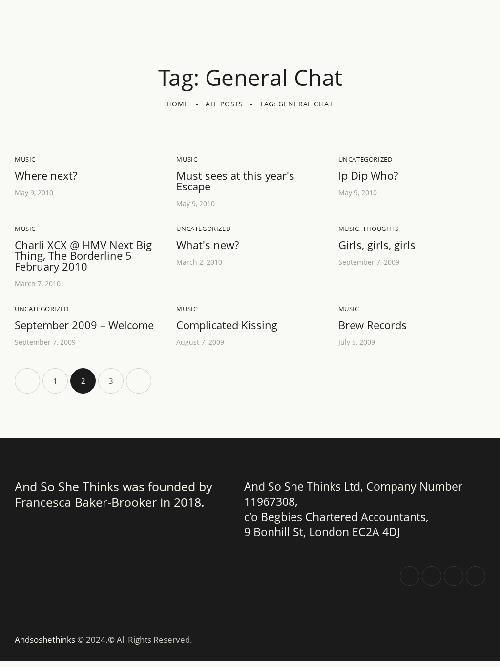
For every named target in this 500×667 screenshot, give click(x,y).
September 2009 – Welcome (84, 324)
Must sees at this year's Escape (235, 180)
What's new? (207, 244)
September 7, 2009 (368, 262)
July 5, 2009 (356, 342)
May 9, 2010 (34, 192)
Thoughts (381, 228)
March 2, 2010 (199, 262)
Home (178, 103)
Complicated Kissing (226, 324)
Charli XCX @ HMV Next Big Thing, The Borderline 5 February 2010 (83, 255)
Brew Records (372, 324)
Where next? (46, 175)
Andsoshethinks (46, 639)
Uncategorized (365, 159)
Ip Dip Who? (368, 175)
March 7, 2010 (38, 283)
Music (25, 159)
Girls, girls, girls (377, 244)
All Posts (225, 103)
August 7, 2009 (200, 342)
